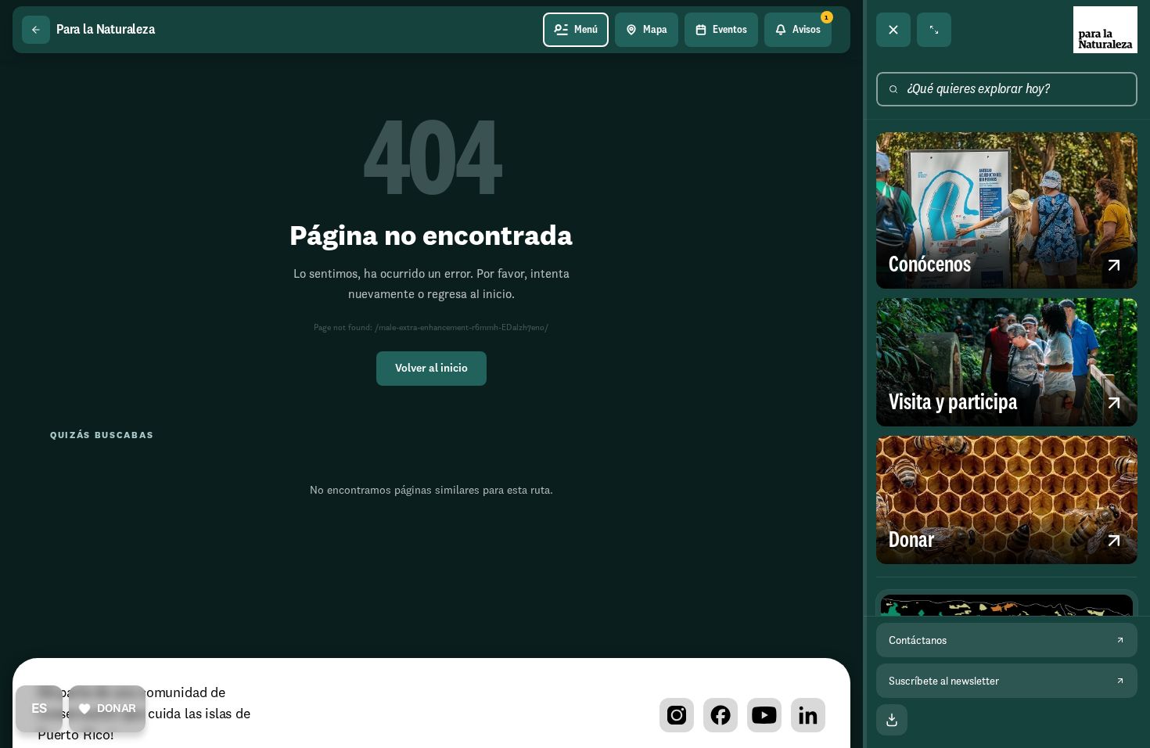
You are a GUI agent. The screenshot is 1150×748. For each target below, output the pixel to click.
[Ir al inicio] (1105, 29)
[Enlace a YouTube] (764, 715)
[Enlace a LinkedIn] (808, 715)
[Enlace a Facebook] (720, 715)
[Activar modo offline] (891, 719)
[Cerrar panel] (893, 30)
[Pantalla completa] (934, 30)
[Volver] (36, 30)
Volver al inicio (431, 368)
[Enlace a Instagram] (676, 715)
